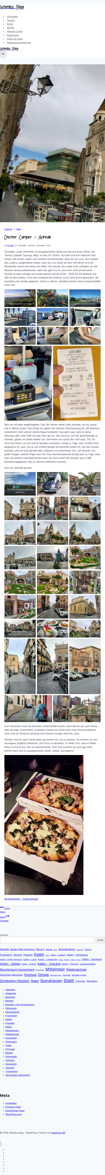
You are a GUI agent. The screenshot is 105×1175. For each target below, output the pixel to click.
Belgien (9, 1000)
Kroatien (10, 1023)
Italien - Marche (64, 960)
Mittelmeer (55, 969)
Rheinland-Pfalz (55, 975)
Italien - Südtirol (29, 964)
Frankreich (11, 1015)
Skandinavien (51, 981)
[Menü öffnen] (3, 54)
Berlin (55, 950)
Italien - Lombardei (47, 959)
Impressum (13, 35)
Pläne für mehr (15, 39)
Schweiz (10, 1060)
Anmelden (11, 1103)
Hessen (28, 954)
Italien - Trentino (70, 964)
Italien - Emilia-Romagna (11, 959)
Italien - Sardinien (92, 959)
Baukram (8, 229)
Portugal (10, 1049)
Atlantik (4, 949)
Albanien (10, 989)
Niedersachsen (76, 969)
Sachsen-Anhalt (79, 975)
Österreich (11, 1041)
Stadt (34, 899)
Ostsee (43, 975)
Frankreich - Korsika (11, 954)
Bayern (40, 949)
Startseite (12, 16)
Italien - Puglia (76, 960)
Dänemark (79, 950)
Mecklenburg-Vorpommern (17, 969)
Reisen (9, 1052)
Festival (88, 949)
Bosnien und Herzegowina (19, 1004)
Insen (47, 955)
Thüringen (80, 981)
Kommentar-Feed (14, 1110)
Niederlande (12, 1034)
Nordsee (30, 974)
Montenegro (12, 1030)
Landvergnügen (88, 964)
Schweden (11, 1056)
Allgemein (10, 993)
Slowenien (11, 1064)
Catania (4, 919)
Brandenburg (67, 949)
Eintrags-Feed (13, 1107)
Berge (49, 949)
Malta (8, 1027)
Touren (10, 20)
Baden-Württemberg (22, 949)
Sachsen (66, 975)
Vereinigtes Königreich (17, 1075)
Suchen (4, 935)
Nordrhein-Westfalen (11, 974)
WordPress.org (13, 1114)
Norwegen (11, 1038)
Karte (10, 24)
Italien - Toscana (49, 963)
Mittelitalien (40, 970)
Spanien (9, 1067)
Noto (5, 910)
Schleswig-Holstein (15, 981)
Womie (10, 27)
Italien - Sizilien (21, 899)
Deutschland (12, 1012)
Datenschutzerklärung (19, 42)
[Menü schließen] (1, 1143)
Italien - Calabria (58, 955)
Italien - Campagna (77, 954)
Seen (35, 981)
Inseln (8, 899)
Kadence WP (58, 1132)
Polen (8, 1045)
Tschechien (11, 1071)
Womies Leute (14, 31)
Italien (18, 229)
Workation (92, 981)
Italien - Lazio (30, 959)
